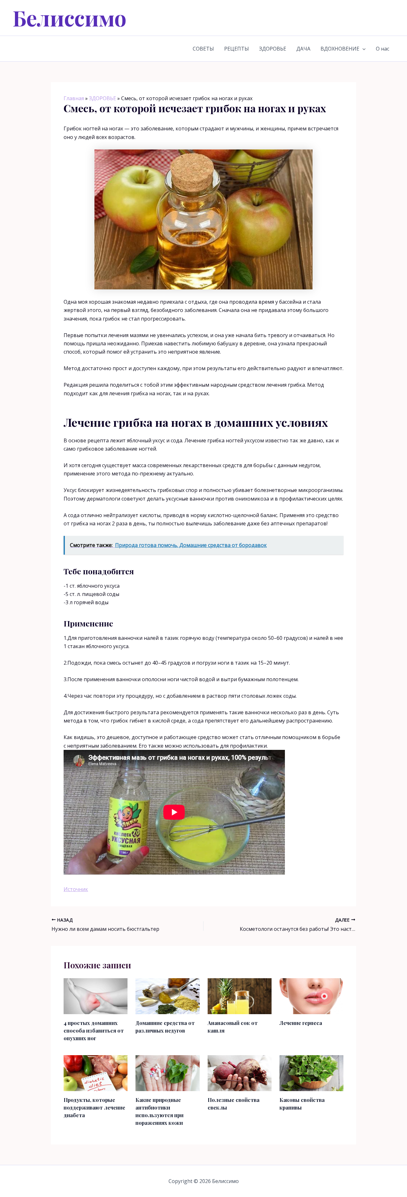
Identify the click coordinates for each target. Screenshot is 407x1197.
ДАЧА (303, 48)
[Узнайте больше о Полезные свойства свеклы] (240, 1072)
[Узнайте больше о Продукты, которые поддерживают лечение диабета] (96, 1072)
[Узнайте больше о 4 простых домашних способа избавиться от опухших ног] (96, 995)
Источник (76, 889)
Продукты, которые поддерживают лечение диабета (94, 1107)
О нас (382, 48)
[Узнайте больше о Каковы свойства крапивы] (311, 1072)
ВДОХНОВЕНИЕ (340, 48)
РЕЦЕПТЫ (236, 48)
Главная (74, 98)
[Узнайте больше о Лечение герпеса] (311, 995)
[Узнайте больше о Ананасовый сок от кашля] (240, 995)
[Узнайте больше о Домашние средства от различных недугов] (167, 995)
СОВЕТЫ (203, 48)
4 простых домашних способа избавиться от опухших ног (94, 1030)
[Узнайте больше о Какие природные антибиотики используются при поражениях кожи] (167, 1072)
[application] (362, 48)
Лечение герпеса (300, 1023)
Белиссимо (70, 17)
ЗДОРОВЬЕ (272, 48)
